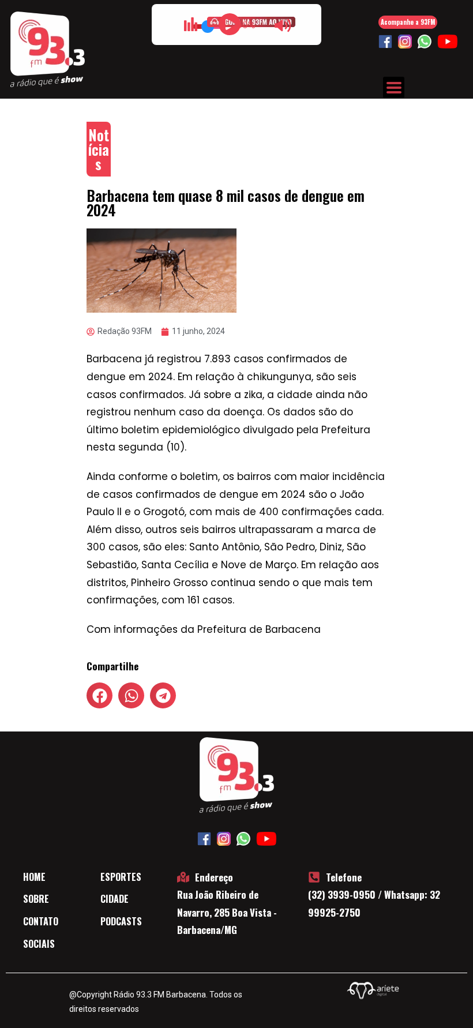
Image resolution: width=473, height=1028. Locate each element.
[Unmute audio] (282, 25)
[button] (99, 695)
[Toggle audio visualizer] (190, 24)
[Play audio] (229, 24)
